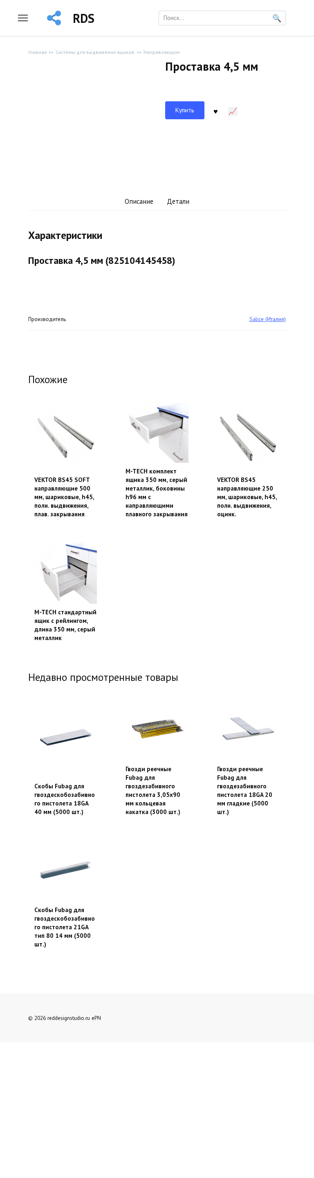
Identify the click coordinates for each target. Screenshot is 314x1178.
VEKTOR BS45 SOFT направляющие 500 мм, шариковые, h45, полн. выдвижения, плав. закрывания (64, 497)
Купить (184, 110)
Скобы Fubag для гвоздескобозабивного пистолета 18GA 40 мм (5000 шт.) (64, 799)
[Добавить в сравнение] (232, 110)
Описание (139, 201)
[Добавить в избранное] (216, 110)
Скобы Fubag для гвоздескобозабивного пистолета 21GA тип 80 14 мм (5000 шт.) (64, 927)
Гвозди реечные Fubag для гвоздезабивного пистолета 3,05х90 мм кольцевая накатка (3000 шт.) (153, 790)
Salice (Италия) (267, 319)
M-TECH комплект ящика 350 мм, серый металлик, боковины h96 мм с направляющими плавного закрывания (157, 492)
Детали (178, 201)
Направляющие (162, 52)
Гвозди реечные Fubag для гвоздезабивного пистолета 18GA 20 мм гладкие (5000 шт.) (244, 790)
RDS (83, 18)
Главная (37, 52)
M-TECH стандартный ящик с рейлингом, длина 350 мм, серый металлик (65, 625)
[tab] (139, 202)
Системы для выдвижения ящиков (95, 52)
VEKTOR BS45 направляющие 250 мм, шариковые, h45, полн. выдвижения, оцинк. (247, 497)
